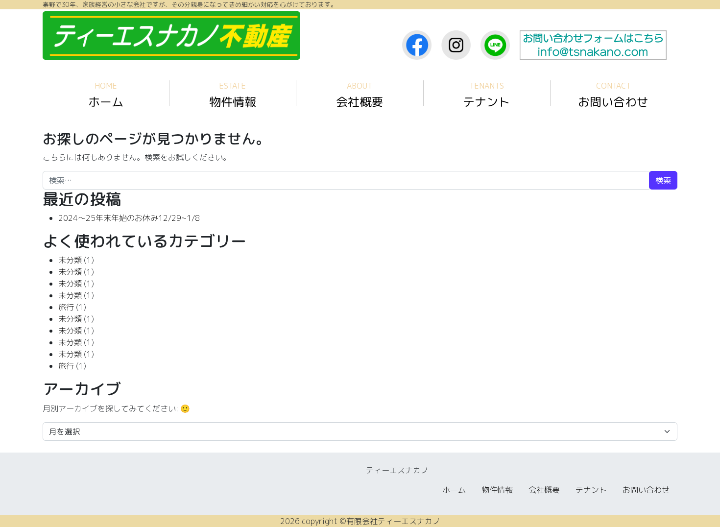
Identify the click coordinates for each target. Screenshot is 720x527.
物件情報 (232, 95)
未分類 (70, 260)
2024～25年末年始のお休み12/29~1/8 (129, 218)
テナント (486, 95)
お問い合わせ (613, 95)
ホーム (105, 95)
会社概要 (359, 95)
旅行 (66, 307)
